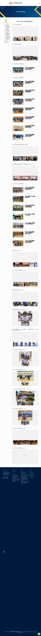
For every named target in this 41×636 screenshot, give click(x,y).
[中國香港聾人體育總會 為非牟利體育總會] (15, 3)
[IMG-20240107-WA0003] (25, 423)
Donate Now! (5, 471)
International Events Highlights (7, 37)
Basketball (32, 472)
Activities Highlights (7, 26)
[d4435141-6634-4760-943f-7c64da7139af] (21, 403)
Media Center (6, 20)
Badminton (32, 473)
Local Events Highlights (7, 29)
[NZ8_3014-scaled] (25, 344)
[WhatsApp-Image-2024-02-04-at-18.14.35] (25, 383)
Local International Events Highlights (7, 34)
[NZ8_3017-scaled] (33, 344)
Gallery (6, 24)
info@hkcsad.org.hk (27, 474)
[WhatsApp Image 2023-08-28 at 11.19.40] (17, 462)
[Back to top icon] (20, 629)
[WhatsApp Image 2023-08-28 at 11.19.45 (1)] (25, 462)
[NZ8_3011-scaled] (17, 344)
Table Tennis (32, 474)
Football (31, 471)
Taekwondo (32, 476)
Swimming (32, 477)
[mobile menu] (39, 3)
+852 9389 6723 (24, 473)
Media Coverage (6, 42)
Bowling (31, 475)
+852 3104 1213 (25, 471)
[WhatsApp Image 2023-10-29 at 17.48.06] (17, 442)
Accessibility (5, 476)
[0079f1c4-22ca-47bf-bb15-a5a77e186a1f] (29, 403)
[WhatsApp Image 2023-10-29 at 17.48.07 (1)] (25, 442)
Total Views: (14, 470)
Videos (6, 22)
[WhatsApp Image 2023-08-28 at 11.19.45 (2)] (33, 462)
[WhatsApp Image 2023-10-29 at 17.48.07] (33, 442)
